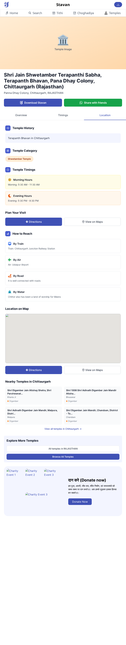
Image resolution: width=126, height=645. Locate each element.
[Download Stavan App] (118, 4)
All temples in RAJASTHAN (63, 448)
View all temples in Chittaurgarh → (63, 428)
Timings (63, 115)
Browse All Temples (63, 456)
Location (105, 115)
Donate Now (80, 501)
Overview (21, 115)
